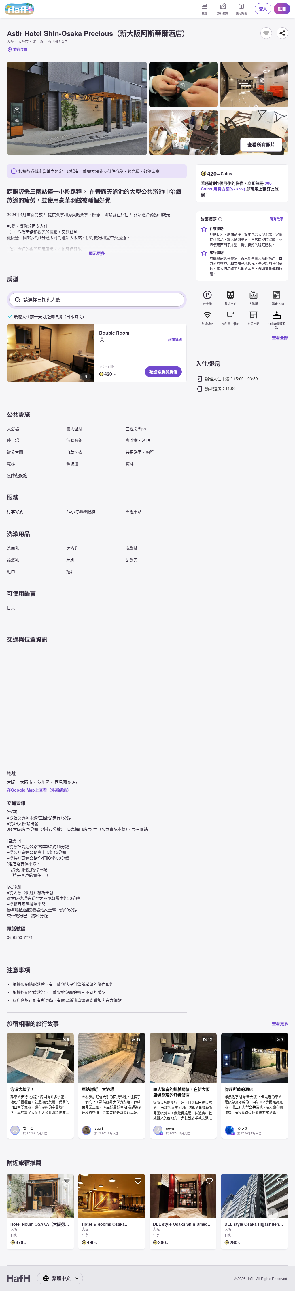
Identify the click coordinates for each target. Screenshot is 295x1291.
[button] (50, 353)
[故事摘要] (220, 219)
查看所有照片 (261, 144)
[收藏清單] (266, 33)
